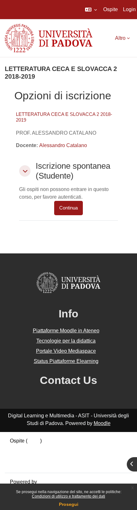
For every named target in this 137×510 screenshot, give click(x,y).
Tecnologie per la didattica (66, 341)
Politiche (20, 456)
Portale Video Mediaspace (66, 351)
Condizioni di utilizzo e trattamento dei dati (68, 496)
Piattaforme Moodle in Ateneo (66, 330)
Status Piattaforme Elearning (66, 361)
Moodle (102, 423)
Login (129, 9)
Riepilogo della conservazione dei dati (53, 448)
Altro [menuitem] (120, 38)
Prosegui (68, 504)
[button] (91, 9)
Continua (68, 207)
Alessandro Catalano (63, 145)
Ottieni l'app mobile (31, 463)
